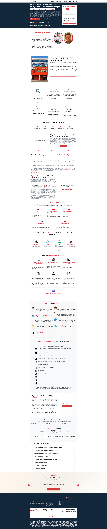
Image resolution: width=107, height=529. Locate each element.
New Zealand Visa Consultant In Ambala (55, 525)
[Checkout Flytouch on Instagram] (47, 516)
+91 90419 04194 (45, 18)
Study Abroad (58, 1)
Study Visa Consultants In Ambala (66, 522)
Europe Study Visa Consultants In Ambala (44, 523)
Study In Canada (53, 211)
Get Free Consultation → (67, 189)
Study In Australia (41, 223)
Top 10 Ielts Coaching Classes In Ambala (59, 526)
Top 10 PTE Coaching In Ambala (43, 525)
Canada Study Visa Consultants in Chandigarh (42, 520)
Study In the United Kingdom (69, 211)
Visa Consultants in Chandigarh (44, 35)
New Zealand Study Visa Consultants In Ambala (54, 524)
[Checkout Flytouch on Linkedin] (52, 516)
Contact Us (74, 1)
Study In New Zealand (65, 223)
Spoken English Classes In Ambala (35, 526)
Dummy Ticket (32, 520)
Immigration (65, 1)
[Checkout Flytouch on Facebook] (46, 516)
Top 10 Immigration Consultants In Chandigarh (42, 522)
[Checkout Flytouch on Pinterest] (49, 516)
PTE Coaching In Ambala (34, 525)
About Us (52, 1)
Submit (69, 23)
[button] (29, 485)
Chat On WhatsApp (36, 18)
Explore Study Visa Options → (35, 172)
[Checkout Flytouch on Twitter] (50, 516)
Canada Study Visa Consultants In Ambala (39, 524)
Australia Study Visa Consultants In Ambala (70, 524)
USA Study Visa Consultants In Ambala (58, 523)
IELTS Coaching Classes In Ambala (47, 526)
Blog (70, 1)
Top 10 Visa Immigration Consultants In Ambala (69, 525)
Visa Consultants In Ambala (55, 522)
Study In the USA (38, 211)
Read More (52, 73)
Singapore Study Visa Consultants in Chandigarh (59, 520)
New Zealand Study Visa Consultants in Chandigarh (42, 521)
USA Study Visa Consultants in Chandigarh (58, 521)
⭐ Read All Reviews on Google (53, 489)
